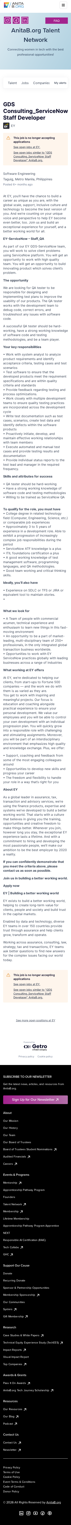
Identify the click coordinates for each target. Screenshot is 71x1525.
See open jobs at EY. (26, 147)
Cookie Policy (11, 1477)
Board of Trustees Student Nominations (27, 1149)
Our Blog (8, 1416)
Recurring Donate (14, 1280)
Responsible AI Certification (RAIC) (24, 1240)
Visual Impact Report (16, 1357)
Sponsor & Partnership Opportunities (26, 1288)
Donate (7, 1273)
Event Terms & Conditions (19, 1482)
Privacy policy (26, 1056)
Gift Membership (13, 1316)
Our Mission (10, 1121)
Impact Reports (12, 1350)
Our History (10, 1128)
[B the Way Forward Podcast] (49, 1513)
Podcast (8, 1424)
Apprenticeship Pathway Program (24, 1190)
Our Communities (14, 1302)
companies (41, 83)
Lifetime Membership (16, 1219)
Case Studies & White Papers (21, 1335)
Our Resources (12, 1409)
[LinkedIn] (25, 20)
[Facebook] (16, 20)
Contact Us (10, 1442)
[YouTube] (35, 1513)
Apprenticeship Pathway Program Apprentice (31, 1226)
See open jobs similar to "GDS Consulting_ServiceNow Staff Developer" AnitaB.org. (32, 156)
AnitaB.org (53, 1502)
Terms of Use (11, 1472)
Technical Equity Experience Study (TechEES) (31, 1342)
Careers (8, 1164)
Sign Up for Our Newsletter (33, 1099)
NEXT (6, 1233)
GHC (6, 1254)
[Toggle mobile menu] (63, 5)
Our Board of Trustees (17, 1142)
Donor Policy (11, 1491)
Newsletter (10, 1450)
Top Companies (12, 1364)
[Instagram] (7, 20)
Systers (7, 1309)
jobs (25, 83)
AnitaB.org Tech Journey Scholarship (26, 1390)
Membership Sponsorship (19, 1295)
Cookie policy (45, 1056)
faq (57, 20)
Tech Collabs (11, 1247)
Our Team (9, 1135)
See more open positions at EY (35, 1020)
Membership (11, 1211)
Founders (9, 1197)
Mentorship (10, 1183)
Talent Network (12, 1204)
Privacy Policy (11, 1467)
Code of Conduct (13, 1486)
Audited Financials (14, 1156)
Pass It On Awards (14, 1383)
